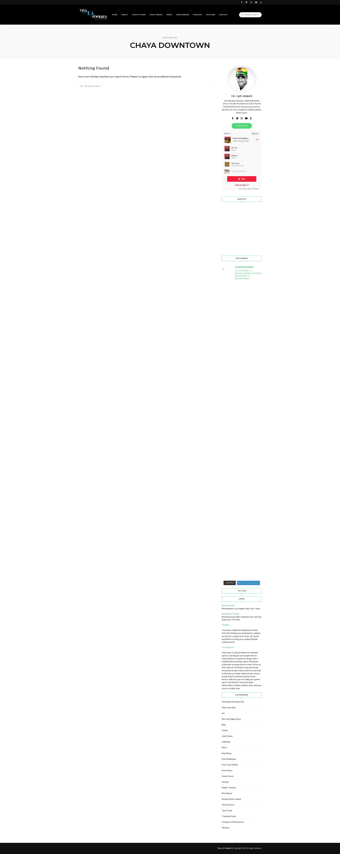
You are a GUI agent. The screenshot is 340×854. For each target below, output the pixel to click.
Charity (225, 730)
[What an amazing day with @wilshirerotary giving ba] (246, 518)
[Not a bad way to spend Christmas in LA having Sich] (257, 364)
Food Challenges (229, 759)
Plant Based (227, 793)
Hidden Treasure (229, 787)
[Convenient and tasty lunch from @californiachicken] (236, 359)
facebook (242, 2)
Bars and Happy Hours (231, 719)
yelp (261, 2)
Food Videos (227, 770)
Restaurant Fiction (230, 614)
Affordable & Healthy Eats (233, 702)
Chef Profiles (227, 736)
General (225, 782)
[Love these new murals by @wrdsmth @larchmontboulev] (257, 486)
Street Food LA (228, 805)
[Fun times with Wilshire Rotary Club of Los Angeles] (226, 505)
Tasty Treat (227, 810)
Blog (224, 724)
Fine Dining (226, 753)
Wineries (225, 827)
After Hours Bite (229, 707)
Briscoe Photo (228, 605)
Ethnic (224, 747)
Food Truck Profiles (230, 765)
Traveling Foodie (229, 816)
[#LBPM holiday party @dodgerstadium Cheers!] (236, 471)
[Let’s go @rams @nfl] (246, 342)
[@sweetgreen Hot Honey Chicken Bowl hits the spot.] (246, 296)
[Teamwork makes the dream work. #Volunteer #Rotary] (226, 396)
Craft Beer (226, 742)
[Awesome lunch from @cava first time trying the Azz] (257, 308)
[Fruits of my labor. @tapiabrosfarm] (236, 291)
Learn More (242, 126)
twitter (246, 2)
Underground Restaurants (233, 822)
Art (223, 713)
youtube (256, 2)
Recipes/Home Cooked (231, 799)
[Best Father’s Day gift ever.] (226, 290)
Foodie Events (228, 776)
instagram (251, 2)
